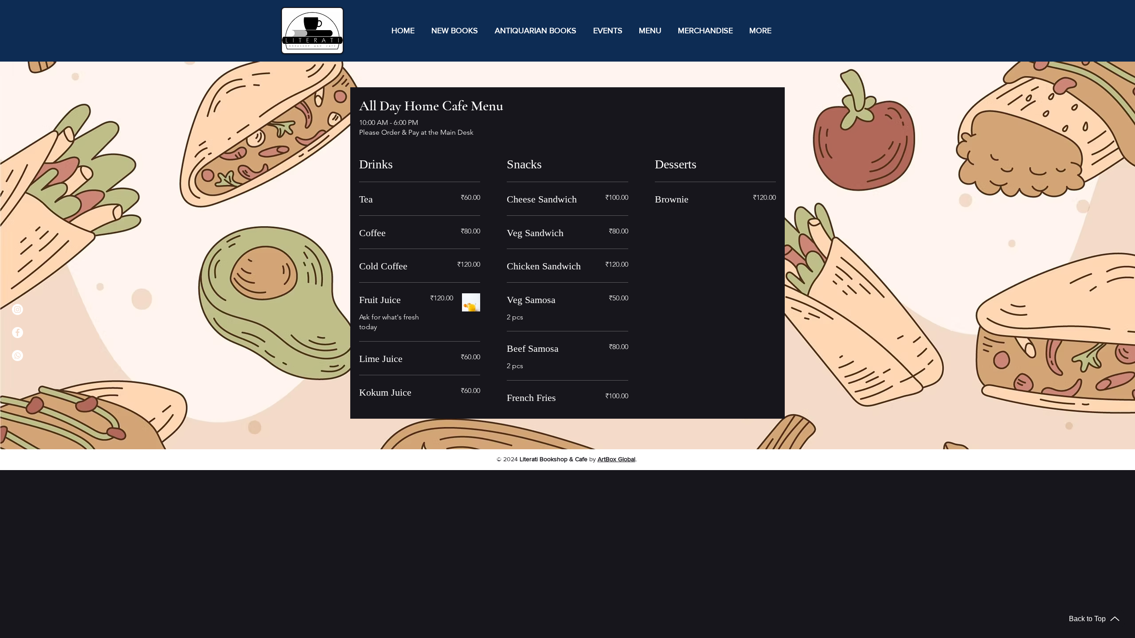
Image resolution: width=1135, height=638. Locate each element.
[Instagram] (17, 309)
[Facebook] (17, 332)
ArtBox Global (616, 459)
